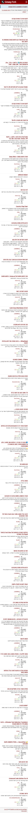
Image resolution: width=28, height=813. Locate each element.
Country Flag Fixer (22, 206)
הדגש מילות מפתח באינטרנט (19, 223)
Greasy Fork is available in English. (17, 7)
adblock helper (23, 175)
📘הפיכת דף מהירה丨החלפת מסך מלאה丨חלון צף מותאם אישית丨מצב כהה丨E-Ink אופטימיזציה (14, 444)
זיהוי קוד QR (24, 190)
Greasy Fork (10, 1)
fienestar (18, 179)
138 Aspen (17, 195)
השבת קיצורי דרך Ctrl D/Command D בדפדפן (14, 426)
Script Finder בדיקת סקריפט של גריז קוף (16, 87)
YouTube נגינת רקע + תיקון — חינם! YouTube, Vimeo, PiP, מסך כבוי (17, 137)
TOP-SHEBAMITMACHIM (14, 797)
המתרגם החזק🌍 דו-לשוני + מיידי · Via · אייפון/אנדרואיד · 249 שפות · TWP (16, 63)
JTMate (18, 365)
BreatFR (18, 521)
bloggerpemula (16, 28)
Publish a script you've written (18, 809)
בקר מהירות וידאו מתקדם (21, 324)
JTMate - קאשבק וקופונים (20, 359)
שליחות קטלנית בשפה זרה (20, 602)
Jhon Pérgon (17, 126)
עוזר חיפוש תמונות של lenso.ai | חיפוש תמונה (14, 276)
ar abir (18, 109)
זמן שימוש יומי (24, 464)
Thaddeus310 (17, 51)
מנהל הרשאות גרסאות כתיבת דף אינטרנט (16, 496)
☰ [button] (26, 1)
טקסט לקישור (24, 639)
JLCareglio (17, 659)
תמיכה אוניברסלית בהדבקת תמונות (18, 376)
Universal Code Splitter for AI (18, 778)
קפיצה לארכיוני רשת (22, 291)
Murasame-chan (16, 381)
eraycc (18, 767)
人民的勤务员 (17, 92)
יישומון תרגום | (23, 705)
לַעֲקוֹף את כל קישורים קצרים (20, 18)
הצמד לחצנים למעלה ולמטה (20, 584)
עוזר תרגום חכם (23, 762)
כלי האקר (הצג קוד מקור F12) (19, 392)
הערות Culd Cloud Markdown (19, 308)
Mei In (18, 76)
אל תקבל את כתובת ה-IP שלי (20, 120)
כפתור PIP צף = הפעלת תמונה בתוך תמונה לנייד (14, 654)
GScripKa (18, 348)
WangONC (17, 694)
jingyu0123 (17, 453)
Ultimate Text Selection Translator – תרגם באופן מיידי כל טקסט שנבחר (14, 723)
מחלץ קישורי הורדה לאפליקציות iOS (17, 689)
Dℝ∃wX (18, 731)
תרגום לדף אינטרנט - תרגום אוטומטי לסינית (15, 619)
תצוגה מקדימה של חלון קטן (20, 239)
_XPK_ (18, 782)
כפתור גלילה (24, 481)
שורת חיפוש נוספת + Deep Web (18, 156)
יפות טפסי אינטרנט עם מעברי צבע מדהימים (15, 259)
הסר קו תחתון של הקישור (21, 551)
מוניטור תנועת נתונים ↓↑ (21, 409)
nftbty (18, 212)
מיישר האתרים (24, 793)
